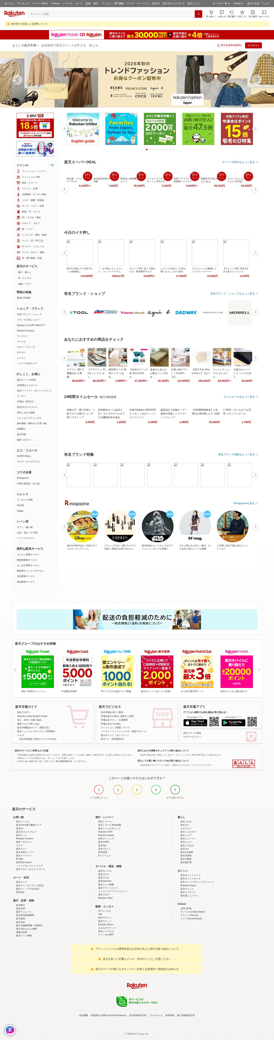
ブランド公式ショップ (28, 319)
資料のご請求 (127, 716)
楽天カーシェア (106, 838)
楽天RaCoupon (24, 862)
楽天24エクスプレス (174, 3)
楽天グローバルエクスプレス (30, 869)
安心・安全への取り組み (29, 720)
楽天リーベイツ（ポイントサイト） (35, 390)
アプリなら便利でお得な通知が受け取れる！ (205, 712)
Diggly (20, 511)
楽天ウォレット (24, 912)
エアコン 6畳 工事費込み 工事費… (75, 373)
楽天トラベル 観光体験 (109, 825)
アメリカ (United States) (192, 912)
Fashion (55, 3)
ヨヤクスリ (186, 828)
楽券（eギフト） (25, 440)
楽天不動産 (186, 859)
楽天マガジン (105, 917)
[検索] (198, 14)
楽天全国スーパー (25, 852)
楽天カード (21, 882)
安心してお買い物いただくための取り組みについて (163, 760)
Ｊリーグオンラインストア (29, 866)
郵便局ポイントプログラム (30, 571)
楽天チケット (105, 921)
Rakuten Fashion (25, 330)
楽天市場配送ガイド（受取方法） (34, 727)
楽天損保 (20, 918)
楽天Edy (20, 892)
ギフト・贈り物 (25, 527)
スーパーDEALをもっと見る (238, 162)
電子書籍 (119, 3)
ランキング (23, 3)
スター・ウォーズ (26, 347)
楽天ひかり (103, 874)
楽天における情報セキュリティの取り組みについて (163, 750)
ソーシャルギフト (26, 538)
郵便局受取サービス (27, 560)
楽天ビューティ (188, 838)
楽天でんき (186, 821)
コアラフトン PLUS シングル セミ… (97, 373)
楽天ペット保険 (24, 935)
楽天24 (156, 3)
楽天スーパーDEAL (26, 380)
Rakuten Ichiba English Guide (32, 716)
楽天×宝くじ (104, 849)
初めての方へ (24, 712)
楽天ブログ (103, 894)
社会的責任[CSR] (137, 1015)
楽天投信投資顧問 (25, 915)
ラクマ (130, 3)
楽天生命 (20, 922)
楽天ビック (194, 3)
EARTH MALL (24, 456)
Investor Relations (117, 1015)
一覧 (51, 164)
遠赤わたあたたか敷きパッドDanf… (159, 373)
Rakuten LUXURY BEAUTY (31, 325)
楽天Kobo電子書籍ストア (29, 825)
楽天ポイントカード (190, 875)
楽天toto (102, 845)
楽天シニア (186, 835)
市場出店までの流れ (111, 724)
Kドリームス (104, 855)
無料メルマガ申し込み (28, 724)
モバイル (9, 3)
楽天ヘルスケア (188, 832)
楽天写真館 (186, 855)
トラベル (68, 3)
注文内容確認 (26, 739)
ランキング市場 (25, 500)
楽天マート (21, 849)
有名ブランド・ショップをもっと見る (232, 293)
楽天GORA (103, 842)
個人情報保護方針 (186, 1015)
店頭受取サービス (26, 576)
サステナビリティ (192, 736)
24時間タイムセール (27, 385)
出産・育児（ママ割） (28, 532)
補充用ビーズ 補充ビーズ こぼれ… (117, 373)
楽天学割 (21, 434)
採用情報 (169, 1015)
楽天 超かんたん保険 (26, 929)
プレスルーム (156, 1015)
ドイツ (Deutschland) (191, 918)
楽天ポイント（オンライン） (115, 735)
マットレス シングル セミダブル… (221, 373)
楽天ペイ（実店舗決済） (113, 739)
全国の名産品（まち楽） (29, 483)
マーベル (21, 341)
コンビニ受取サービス (28, 554)
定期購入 (21, 429)
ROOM (20, 505)
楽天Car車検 (186, 852)
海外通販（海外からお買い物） (32, 423)
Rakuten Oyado (106, 835)
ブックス (106, 3)
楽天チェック (187, 889)
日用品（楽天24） (26, 401)
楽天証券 (20, 908)
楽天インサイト (188, 892)
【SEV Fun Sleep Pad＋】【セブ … (201, 373)
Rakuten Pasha (188, 885)
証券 (88, 3)
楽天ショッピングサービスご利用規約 (36, 731)
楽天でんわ (103, 877)
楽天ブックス (22, 821)
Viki (100, 914)
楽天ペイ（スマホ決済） (28, 889)
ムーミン (21, 358)
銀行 (96, 3)
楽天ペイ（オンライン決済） (30, 885)
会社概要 (83, 1015)
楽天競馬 (102, 852)
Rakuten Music (105, 924)
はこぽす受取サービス (28, 565)
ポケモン (21, 352)
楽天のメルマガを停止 (45, 739)
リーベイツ (143, 3)
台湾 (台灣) (185, 908)
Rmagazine (23, 478)
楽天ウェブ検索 (106, 884)
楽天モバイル (105, 871)
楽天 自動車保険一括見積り (29, 925)
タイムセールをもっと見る (239, 396)
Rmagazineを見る (244, 503)
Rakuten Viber (105, 898)
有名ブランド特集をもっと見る (236, 454)
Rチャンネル (104, 911)
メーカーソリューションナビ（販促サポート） (124, 731)
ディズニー (22, 336)
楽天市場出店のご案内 (112, 712)
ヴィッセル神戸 (106, 934)
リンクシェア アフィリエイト (113, 891)
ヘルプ (266, 3)
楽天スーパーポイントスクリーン (197, 882)
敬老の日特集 (23, 298)
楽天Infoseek (104, 881)
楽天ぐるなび (187, 845)
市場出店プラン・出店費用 (114, 720)
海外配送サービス (26, 582)
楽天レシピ (186, 842)
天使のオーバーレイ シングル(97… (242, 373)
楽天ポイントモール (190, 878)
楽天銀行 (20, 905)
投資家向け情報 (98, 1015)
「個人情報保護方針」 (64, 761)
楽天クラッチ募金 (192, 733)
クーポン (21, 396)
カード (79, 3)
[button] (222, 14)
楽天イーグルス (106, 931)
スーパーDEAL (40, 3)
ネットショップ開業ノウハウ (115, 727)
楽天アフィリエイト (108, 888)
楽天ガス (184, 825)
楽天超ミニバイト (189, 895)
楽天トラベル (105, 821)
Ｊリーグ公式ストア (27, 363)
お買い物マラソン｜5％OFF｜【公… (179, 373)
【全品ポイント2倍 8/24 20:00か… (138, 373)
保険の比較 (21, 932)
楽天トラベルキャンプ (109, 828)
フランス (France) (189, 915)
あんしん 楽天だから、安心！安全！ (243, 764)
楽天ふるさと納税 (26, 412)
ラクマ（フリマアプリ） (29, 461)
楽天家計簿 (186, 862)
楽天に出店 (253, 3)
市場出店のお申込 (110, 716)
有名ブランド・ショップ (29, 314)
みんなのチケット (107, 928)
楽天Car (184, 849)
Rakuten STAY (105, 832)
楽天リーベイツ (24, 855)
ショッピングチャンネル (29, 418)
